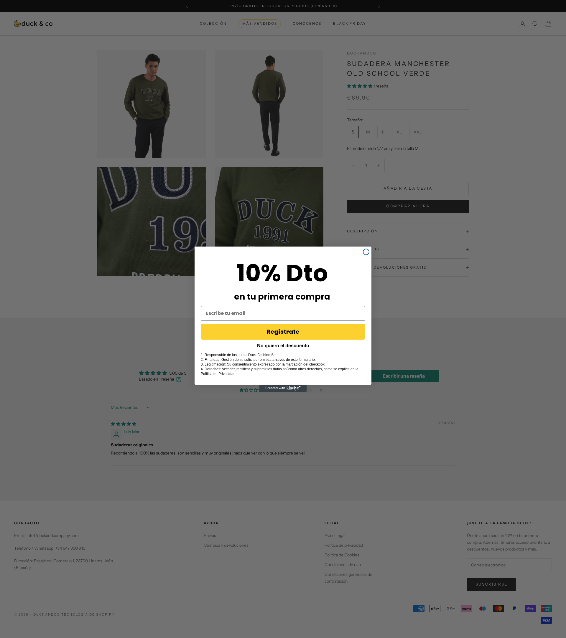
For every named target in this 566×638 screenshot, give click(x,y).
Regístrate (283, 332)
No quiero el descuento (283, 345)
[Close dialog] (366, 252)
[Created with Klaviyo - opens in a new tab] (283, 388)
